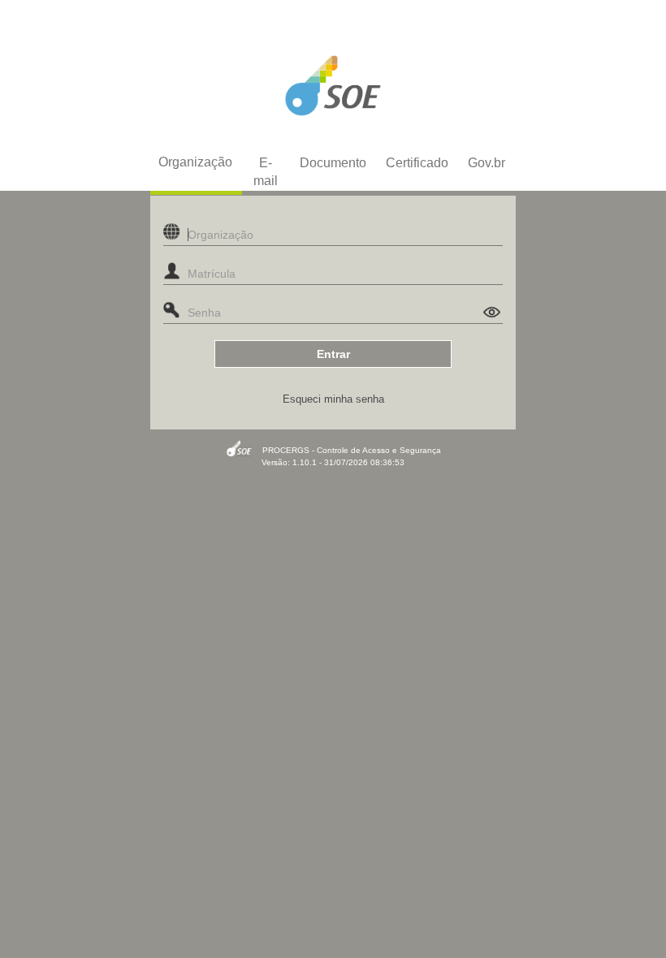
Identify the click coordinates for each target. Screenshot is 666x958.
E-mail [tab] (265, 172)
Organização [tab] (195, 162)
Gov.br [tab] (486, 163)
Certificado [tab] (417, 163)
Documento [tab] (333, 163)
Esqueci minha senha (333, 399)
